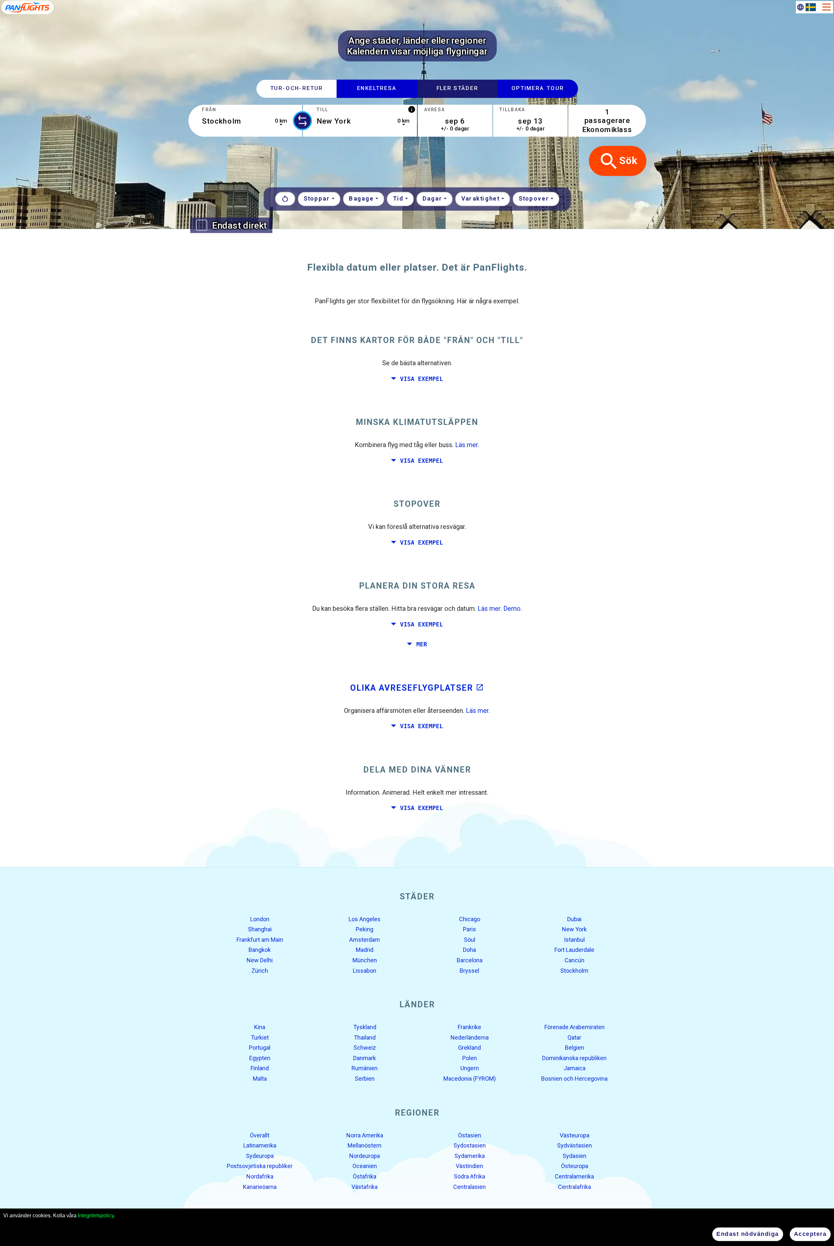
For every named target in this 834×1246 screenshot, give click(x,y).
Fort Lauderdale (574, 949)
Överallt (259, 1135)
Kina (259, 1027)
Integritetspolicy (96, 1215)
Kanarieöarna (260, 1186)
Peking (364, 929)
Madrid (364, 949)
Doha (469, 949)
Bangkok (260, 949)
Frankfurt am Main (260, 939)
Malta (260, 1078)
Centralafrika (574, 1186)
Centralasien (469, 1186)
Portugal (259, 1047)
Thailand (365, 1037)
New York (574, 929)
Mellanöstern (364, 1145)
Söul (469, 939)
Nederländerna (470, 1037)
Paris (469, 929)
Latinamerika (259, 1145)
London (259, 918)
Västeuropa (574, 1135)
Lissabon (364, 970)
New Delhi (260, 960)
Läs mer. (467, 445)
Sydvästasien (574, 1145)
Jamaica (574, 1068)
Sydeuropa (260, 1155)
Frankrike (469, 1027)
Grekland (469, 1047)
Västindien (469, 1166)
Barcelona (469, 960)
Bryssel (469, 970)
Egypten (259, 1058)
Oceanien (364, 1166)
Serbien (365, 1078)
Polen (469, 1058)
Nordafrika (259, 1176)
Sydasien (574, 1155)
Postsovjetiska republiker (260, 1166)
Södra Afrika (469, 1176)
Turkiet (260, 1037)
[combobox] (245, 121)
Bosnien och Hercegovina (574, 1078)
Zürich (260, 970)
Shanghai (260, 929)
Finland (260, 1068)
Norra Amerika (364, 1135)
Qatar (574, 1037)
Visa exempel (421, 378)
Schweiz (364, 1047)
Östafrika (364, 1176)
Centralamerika (574, 1176)
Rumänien (365, 1068)
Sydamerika (469, 1155)
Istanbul (574, 939)
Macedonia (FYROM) (469, 1078)
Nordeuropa (364, 1155)
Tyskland (364, 1027)
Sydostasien (469, 1145)
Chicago (469, 918)
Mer (421, 644)
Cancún (574, 960)
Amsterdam (364, 939)
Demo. (512, 608)
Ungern (469, 1068)
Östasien (469, 1135)
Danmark (364, 1058)
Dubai (574, 918)
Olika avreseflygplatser (417, 687)
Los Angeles (365, 918)
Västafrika (365, 1186)
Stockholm (574, 970)
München (364, 960)
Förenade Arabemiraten (574, 1027)
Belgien (574, 1047)
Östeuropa (574, 1166)
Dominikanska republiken (574, 1058)
